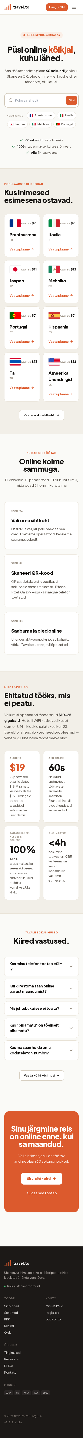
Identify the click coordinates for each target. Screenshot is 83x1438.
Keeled (9, 1326)
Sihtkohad (11, 1306)
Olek (7, 1332)
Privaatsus (11, 1359)
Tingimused (12, 1352)
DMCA (8, 1366)
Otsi (71, 100)
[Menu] (74, 7)
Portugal (67, 124)
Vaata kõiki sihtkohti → (42, 415)
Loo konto (53, 1319)
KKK (7, 1319)
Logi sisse (52, 1312)
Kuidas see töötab (41, 1193)
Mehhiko (43, 124)
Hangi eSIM (57, 7)
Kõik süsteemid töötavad (23, 1286)
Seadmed (11, 1312)
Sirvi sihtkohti (39, 1178)
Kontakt (10, 1372)
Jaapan (20, 124)
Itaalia (69, 115)
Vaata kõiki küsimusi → (41, 1075)
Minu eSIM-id (54, 1306)
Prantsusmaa (44, 115)
